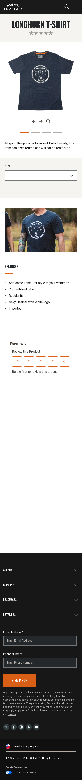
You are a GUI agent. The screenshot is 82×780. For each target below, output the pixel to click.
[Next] (41, 121)
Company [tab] (8, 585)
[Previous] (34, 121)
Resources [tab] (10, 599)
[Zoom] (48, 121)
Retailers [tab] (9, 614)
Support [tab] (8, 570)
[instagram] (21, 727)
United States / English (25, 746)
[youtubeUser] (36, 727)
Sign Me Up (20, 680)
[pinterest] (29, 727)
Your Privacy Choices (24, 772)
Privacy (12, 714)
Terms (68, 710)
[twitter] (6, 727)
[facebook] (14, 727)
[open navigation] (76, 7)
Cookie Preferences (16, 767)
